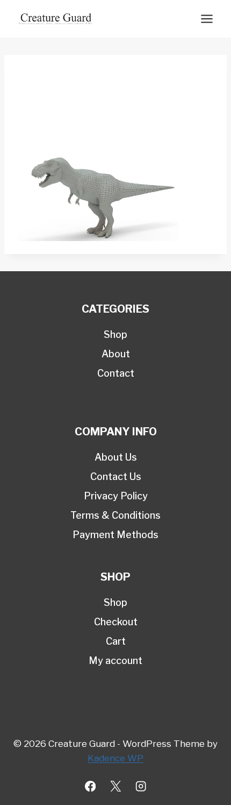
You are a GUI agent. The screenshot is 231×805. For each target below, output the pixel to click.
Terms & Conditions (115, 515)
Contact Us (115, 476)
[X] (116, 786)
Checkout (116, 621)
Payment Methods (115, 534)
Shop (115, 334)
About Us (116, 457)
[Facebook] (91, 786)
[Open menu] (206, 19)
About (116, 353)
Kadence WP (115, 758)
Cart (116, 641)
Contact (115, 373)
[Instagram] (141, 786)
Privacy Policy (116, 496)
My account (115, 660)
